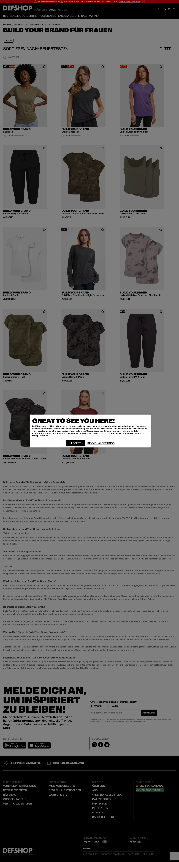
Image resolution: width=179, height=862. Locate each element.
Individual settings (100, 443)
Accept (76, 443)
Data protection (40, 435)
